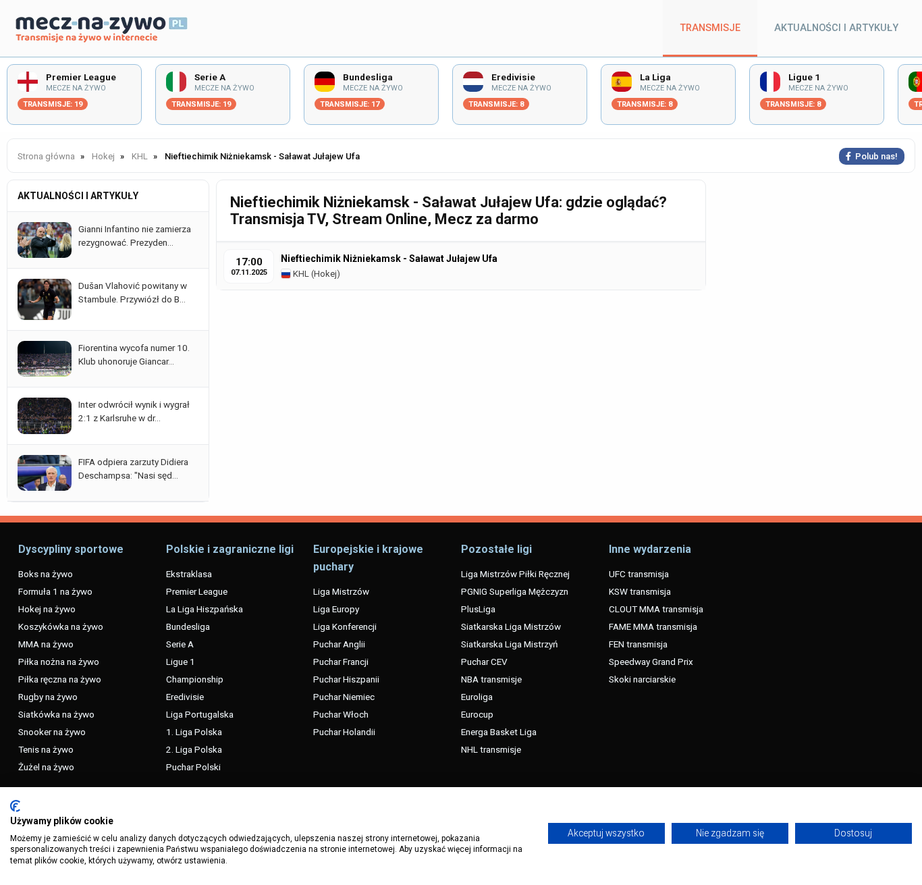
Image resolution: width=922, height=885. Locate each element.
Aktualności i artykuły (836, 28)
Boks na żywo (45, 573)
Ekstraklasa (189, 573)
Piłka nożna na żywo (58, 661)
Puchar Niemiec (344, 696)
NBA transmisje (491, 679)
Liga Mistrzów (341, 591)
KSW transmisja (640, 591)
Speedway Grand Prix (651, 661)
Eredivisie (185, 696)
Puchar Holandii (344, 731)
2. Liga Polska (194, 749)
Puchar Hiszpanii (346, 679)
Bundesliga (188, 626)
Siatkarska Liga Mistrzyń (509, 644)
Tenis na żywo (46, 749)
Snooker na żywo (52, 731)
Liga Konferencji (345, 626)
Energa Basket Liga (499, 731)
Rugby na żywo (48, 696)
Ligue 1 (180, 661)
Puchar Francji (341, 661)
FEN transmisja (638, 644)
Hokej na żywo (47, 609)
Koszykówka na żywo (60, 626)
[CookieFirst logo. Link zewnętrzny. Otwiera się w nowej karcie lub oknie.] (15, 806)
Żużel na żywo (46, 766)
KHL (300, 274)
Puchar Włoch (341, 714)
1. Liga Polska (194, 731)
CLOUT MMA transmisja (656, 609)
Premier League (196, 591)
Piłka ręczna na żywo (59, 679)
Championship (194, 679)
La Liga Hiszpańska (204, 609)
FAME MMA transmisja (653, 626)
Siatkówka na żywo (56, 714)
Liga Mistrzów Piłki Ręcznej (515, 573)
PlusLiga (478, 609)
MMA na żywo (46, 644)
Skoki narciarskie (642, 679)
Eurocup (477, 714)
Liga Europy (336, 609)
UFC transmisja (639, 573)
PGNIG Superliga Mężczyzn (514, 591)
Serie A (180, 644)
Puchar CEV (484, 661)
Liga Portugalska (200, 714)
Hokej (325, 274)
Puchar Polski (193, 766)
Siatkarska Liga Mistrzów (511, 626)
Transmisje (710, 28)
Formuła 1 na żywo (55, 591)
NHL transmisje (491, 749)
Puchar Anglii (339, 644)
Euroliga (477, 696)
